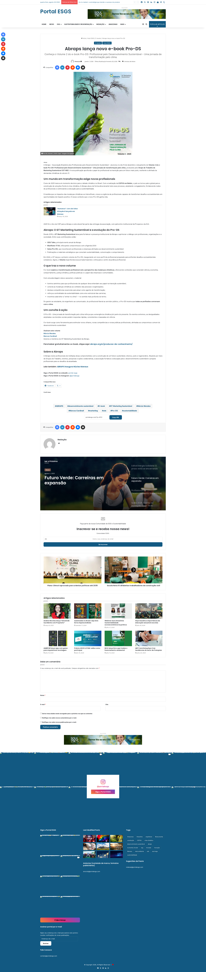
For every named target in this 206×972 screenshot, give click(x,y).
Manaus (129, 851)
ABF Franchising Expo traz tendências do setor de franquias (148, 649)
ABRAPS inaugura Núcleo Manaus (72, 366)
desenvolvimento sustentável (80, 406)
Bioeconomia (159, 837)
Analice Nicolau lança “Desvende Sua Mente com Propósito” (57, 622)
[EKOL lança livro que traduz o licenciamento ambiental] (118, 638)
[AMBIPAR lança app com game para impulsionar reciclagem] (57, 638)
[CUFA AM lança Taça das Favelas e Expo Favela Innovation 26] (89, 838)
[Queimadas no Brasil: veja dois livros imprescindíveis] (87, 611)
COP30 (139, 840)
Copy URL (115, 417)
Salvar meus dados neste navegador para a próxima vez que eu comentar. (67, 713)
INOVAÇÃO (100, 24)
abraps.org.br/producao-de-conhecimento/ (111, 344)
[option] (103, 483)
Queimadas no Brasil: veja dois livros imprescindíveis (86, 622)
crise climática (149, 840)
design (150, 844)
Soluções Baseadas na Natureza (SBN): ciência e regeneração (99, 2)
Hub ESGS (90, 38)
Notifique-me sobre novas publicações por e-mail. (59, 722)
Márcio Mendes (50, 333)
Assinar (46, 943)
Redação (77, 61)
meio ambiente (139, 851)
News (51, 24)
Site (106, 704)
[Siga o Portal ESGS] (103, 783)
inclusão (148, 847)
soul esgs (155, 851)
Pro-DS (115, 411)
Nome (42, 695)
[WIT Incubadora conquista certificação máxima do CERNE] (89, 854)
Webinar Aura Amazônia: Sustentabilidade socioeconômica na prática (116, 623)
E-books (98, 38)
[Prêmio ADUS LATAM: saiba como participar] (87, 638)
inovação (157, 847)
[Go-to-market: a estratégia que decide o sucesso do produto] (116, 854)
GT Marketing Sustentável (121, 406)
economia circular (132, 847)
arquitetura (149, 837)
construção (130, 840)
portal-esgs (72, 373)
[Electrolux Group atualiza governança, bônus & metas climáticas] (103, 846)
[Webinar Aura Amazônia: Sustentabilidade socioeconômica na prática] (118, 611)
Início (84, 38)
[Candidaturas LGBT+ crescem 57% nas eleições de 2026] (103, 838)
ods (104, 411)
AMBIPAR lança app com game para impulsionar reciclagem (56, 649)
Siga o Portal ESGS (103, 792)
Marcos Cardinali (50, 336)
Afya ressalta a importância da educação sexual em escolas (147, 622)
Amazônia (140, 837)
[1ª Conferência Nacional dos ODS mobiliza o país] (89, 846)
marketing (93, 411)
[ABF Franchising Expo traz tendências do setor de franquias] (149, 638)
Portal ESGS (118, 965)
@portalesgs (74, 376)
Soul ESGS (124, 7)
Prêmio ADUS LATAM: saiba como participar (87, 649)
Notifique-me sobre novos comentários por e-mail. (59, 718)
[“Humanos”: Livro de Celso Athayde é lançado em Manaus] (49, 211)
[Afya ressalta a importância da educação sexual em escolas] (149, 611)
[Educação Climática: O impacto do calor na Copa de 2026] (116, 846)
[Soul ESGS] (103, 739)
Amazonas (113, 24)
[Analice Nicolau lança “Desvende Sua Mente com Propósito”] (57, 611)
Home (44, 24)
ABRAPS (59, 406)
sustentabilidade (130, 411)
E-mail (43, 704)
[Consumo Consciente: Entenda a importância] (116, 838)
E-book (102, 406)
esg (142, 847)
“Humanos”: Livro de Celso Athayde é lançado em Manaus (67, 211)
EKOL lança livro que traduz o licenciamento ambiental (116, 649)
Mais (122, 24)
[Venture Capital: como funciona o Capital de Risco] (103, 854)
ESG (58, 24)
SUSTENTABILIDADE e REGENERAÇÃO (78, 24)
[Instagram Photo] (17, 769)
